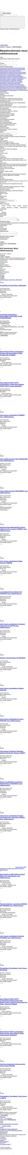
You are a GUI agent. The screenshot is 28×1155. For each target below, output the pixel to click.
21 (5, 1118)
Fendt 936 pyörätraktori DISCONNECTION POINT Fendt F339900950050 (11, 316)
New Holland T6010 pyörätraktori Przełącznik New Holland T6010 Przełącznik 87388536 (11, 353)
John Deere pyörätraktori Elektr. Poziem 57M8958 (11, 562)
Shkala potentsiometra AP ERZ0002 (12, 658)
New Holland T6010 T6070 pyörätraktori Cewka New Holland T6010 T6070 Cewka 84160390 (12, 384)
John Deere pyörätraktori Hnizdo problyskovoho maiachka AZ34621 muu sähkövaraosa (12, 817)
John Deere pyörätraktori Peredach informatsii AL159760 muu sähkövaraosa (12, 625)
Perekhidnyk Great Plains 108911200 (13, 285)
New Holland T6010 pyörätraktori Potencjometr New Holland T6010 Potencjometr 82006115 (12, 1033)
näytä (2, 242)
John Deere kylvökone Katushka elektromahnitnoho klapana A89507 (12, 752)
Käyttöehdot (3, 1129)
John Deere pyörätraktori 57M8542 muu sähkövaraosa (12, 416)
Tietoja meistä (4, 1124)
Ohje (9, 1124)
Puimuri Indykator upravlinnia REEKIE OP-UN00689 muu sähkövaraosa (13, 904)
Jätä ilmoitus (4, 335)
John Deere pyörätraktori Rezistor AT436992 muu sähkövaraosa (12, 937)
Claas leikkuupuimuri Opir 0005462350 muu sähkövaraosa (13, 459)
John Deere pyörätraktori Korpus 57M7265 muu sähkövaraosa (11, 720)
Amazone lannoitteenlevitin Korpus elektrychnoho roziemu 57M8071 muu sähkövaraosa (13, 529)
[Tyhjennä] (0, 62)
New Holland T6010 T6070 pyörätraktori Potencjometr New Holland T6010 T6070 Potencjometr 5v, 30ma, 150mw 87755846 (13, 1001)
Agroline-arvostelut (17, 1130)
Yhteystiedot (14, 1124)
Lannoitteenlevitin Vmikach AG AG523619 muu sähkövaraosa (11, 592)
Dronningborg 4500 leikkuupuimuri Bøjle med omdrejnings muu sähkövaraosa (12, 876)
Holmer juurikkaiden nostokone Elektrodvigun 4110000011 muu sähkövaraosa (11, 783)
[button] (14, 37)
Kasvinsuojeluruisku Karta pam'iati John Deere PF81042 (12, 1065)
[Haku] (12, 22)
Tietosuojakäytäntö (12, 1129)
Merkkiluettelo (4, 1132)
